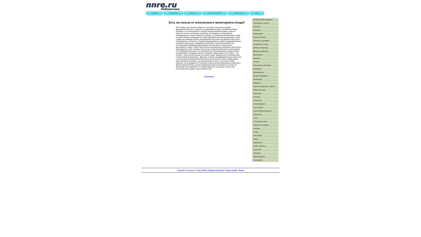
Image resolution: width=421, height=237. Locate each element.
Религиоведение (259, 104)
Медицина (257, 83)
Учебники (256, 128)
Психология (257, 100)
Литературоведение (260, 76)
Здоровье (256, 58)
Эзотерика (257, 153)
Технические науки (260, 121)
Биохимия (256, 30)
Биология (256, 26)
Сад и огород (258, 107)
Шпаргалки (257, 149)
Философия (257, 135)
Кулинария (257, 69)
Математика (257, 79)
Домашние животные (260, 51)
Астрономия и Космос (261, 23)
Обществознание (259, 90)
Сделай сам (257, 114)
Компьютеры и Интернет (262, 65)
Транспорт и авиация (261, 125)
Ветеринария (258, 33)
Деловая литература (260, 47)
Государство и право (260, 44)
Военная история (259, 37)
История (256, 62)
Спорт (255, 118)
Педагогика (257, 93)
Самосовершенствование (262, 111)
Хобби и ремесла (259, 146)
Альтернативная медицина (263, 19)
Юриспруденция (259, 156)
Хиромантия (257, 142)
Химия (255, 139)
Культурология (258, 72)
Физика (255, 132)
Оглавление (209, 76)
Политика (256, 97)
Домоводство (258, 55)
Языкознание (258, 160)
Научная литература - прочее (264, 86)
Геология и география (261, 40)
